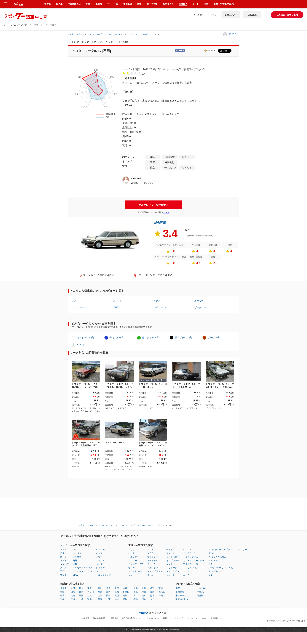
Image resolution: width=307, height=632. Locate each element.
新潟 (89, 595)
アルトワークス (190, 564)
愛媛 (144, 592)
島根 (125, 599)
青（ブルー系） (117, 337)
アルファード (79, 307)
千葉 (81, 599)
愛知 (108, 595)
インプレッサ (172, 560)
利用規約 (114, 618)
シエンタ (117, 300)
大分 (152, 599)
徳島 (135, 599)
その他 (80, 345)
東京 (89, 588)
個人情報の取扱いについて (132, 618)
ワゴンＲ (187, 549)
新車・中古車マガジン (224, 4)
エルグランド (153, 567)
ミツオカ (77, 557)
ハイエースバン (162, 307)
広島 (135, 592)
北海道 (63, 588)
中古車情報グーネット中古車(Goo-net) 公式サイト (287, 621)
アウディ (100, 557)
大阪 (117, 595)
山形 (73, 592)
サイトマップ (192, 618)
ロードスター (172, 557)
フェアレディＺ (190, 557)
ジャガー (100, 567)
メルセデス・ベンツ (82, 567)
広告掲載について (218, 618)
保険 (206, 4)
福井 (100, 592)
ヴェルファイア (135, 564)
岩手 (62, 595)
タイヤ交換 (152, 4)
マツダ (63, 575)
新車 (88, 4)
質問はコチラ (168, 618)
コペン (150, 575)
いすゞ (76, 549)
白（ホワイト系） (86, 337)
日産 (62, 553)
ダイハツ (64, 564)
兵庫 (117, 599)
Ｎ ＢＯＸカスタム (217, 557)
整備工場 (127, 4)
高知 (144, 595)
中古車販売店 (74, 4)
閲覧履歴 (252, 15)
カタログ (183, 4)
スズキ (63, 560)
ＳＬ (211, 575)
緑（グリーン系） (151, 337)
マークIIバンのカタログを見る (156, 275)
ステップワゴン (154, 571)
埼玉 (81, 595)
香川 (144, 588)
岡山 (135, 588)
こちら (166, 212)
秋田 (73, 588)
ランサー (242, 549)
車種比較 (180, 592)
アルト (212, 553)
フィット (170, 575)
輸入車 (59, 4)
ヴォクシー (200, 307)
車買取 (99, 4)
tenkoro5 (136, 178)
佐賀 (152, 588)
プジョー (100, 571)
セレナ (131, 567)
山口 (135, 595)
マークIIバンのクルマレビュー (139, 34)
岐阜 (108, 588)
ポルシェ (100, 560)
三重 (108, 599)
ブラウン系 (213, 337)
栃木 (81, 588)
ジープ (99, 564)
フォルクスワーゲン (82, 571)
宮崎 (160, 588)
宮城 (62, 599)
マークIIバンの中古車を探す (98, 275)
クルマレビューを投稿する (153, 204)
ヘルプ (213, 15)
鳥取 (125, 595)
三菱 (62, 571)
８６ (130, 575)
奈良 (125, 588)
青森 (62, 592)
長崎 (152, 592)
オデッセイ (152, 560)
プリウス (117, 307)
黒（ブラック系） (184, 337)
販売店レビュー (183, 599)
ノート (186, 571)
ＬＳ (211, 564)
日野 (75, 560)
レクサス (77, 553)
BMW (75, 575)
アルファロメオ (103, 575)
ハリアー (132, 553)
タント (169, 564)
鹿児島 (161, 592)
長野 (100, 599)
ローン (196, 4)
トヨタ (63, 549)
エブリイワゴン (190, 567)
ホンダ (63, 557)
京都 (117, 592)
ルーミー (199, 300)
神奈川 (90, 592)
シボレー (100, 549)
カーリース (112, 4)
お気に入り (230, 15)
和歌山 (126, 592)
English (200, 15)
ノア (74, 300)
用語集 (200, 595)
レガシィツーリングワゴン (221, 567)
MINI (75, 564)
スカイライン (172, 571)
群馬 (81, 592)
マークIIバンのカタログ (114, 34)
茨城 (73, 599)
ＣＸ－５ (151, 564)
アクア (157, 300)
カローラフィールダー (193, 560)
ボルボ (99, 553)
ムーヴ (186, 575)
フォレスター (172, 553)
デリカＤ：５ (189, 553)
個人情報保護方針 (100, 618)
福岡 (144, 599)
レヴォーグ (171, 567)
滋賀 (117, 588)
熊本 (152, 595)
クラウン (151, 553)
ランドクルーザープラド (220, 549)
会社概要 (85, 618)
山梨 (100, 595)
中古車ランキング (184, 595)
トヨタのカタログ (94, 34)
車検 (139, 4)
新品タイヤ (168, 4)
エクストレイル (135, 571)
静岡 (108, 592)
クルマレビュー (204, 588)
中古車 (71, 34)
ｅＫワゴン (214, 560)
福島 (73, 595)
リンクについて (153, 618)
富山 (89, 599)
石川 (100, 588)
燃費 (178, 588)
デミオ (169, 549)
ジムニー (132, 560)
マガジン (201, 592)
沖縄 (160, 595)
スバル (63, 567)
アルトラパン (215, 571)
